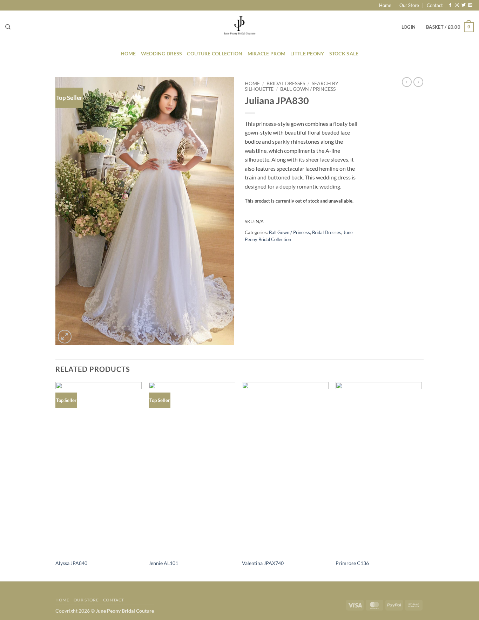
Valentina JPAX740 (263, 563)
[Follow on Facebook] (450, 5)
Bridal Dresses (286, 83)
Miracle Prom (266, 53)
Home (385, 5)
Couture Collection (214, 53)
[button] (409, 27)
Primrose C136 (352, 563)
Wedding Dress (161, 53)
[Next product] (407, 82)
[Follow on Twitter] (463, 5)
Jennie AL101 (163, 563)
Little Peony (307, 53)
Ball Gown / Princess (308, 89)
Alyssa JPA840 (71, 563)
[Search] (8, 27)
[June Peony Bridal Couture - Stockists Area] (239, 27)
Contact (435, 5)
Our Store (409, 5)
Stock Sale (344, 53)
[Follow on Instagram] (457, 5)
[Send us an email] (470, 5)
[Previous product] (418, 82)
